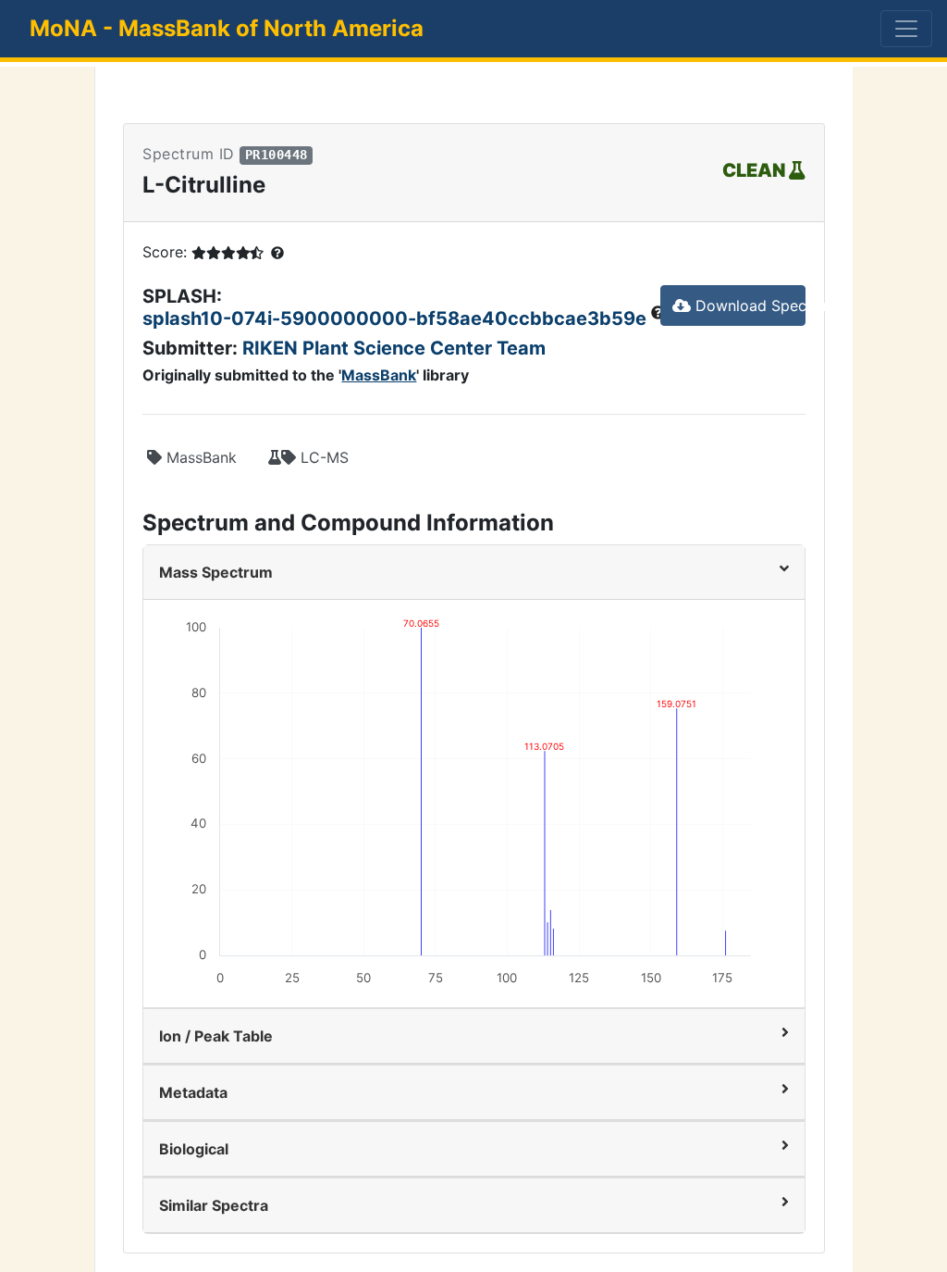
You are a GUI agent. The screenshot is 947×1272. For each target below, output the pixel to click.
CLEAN (755, 170)
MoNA (227, 28)
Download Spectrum (748, 305)
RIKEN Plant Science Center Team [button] (394, 348)
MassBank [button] (199, 457)
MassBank (378, 375)
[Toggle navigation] (906, 28)
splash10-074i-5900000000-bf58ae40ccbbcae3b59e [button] (396, 318)
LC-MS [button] (322, 457)
